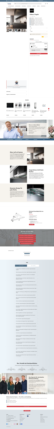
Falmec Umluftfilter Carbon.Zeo (10, 110)
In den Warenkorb (39, 53)
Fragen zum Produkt (21, 265)
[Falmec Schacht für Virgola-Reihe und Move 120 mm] (44, 105)
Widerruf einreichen (27, 410)
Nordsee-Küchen (9, 426)
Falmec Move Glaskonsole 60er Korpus (18, 111)
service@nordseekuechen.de (11, 418)
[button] (47, 3)
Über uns (21, 415)
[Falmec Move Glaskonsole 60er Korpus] (18, 105)
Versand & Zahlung (42, 419)
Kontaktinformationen (42, 420)
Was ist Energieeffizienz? (22, 418)
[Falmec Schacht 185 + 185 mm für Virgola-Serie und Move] (35, 105)
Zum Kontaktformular (8, 419)
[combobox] (27, 3)
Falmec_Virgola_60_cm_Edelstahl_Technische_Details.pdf (26, 235)
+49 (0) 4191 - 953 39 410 (10, 415)
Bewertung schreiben (27, 253)
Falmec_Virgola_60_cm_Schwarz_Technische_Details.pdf (26, 237)
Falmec (30, 16)
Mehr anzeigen (32, 224)
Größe (30, 26)
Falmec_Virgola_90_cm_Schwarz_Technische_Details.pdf (26, 241)
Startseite (7, 7)
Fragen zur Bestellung (33, 265)
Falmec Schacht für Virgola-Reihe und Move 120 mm (43, 111)
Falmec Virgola (9, 7)
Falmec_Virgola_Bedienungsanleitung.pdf (26, 243)
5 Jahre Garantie (31, 214)
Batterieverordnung (22, 419)
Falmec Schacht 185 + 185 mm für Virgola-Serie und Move (35, 111)
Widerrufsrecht (41, 418)
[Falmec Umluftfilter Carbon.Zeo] (10, 105)
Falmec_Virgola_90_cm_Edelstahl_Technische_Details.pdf (26, 239)
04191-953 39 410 (40, 1)
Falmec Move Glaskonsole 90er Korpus (27, 111)
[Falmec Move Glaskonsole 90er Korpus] (27, 105)
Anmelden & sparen (26, 406)
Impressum (41, 415)
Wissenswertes (21, 420)
